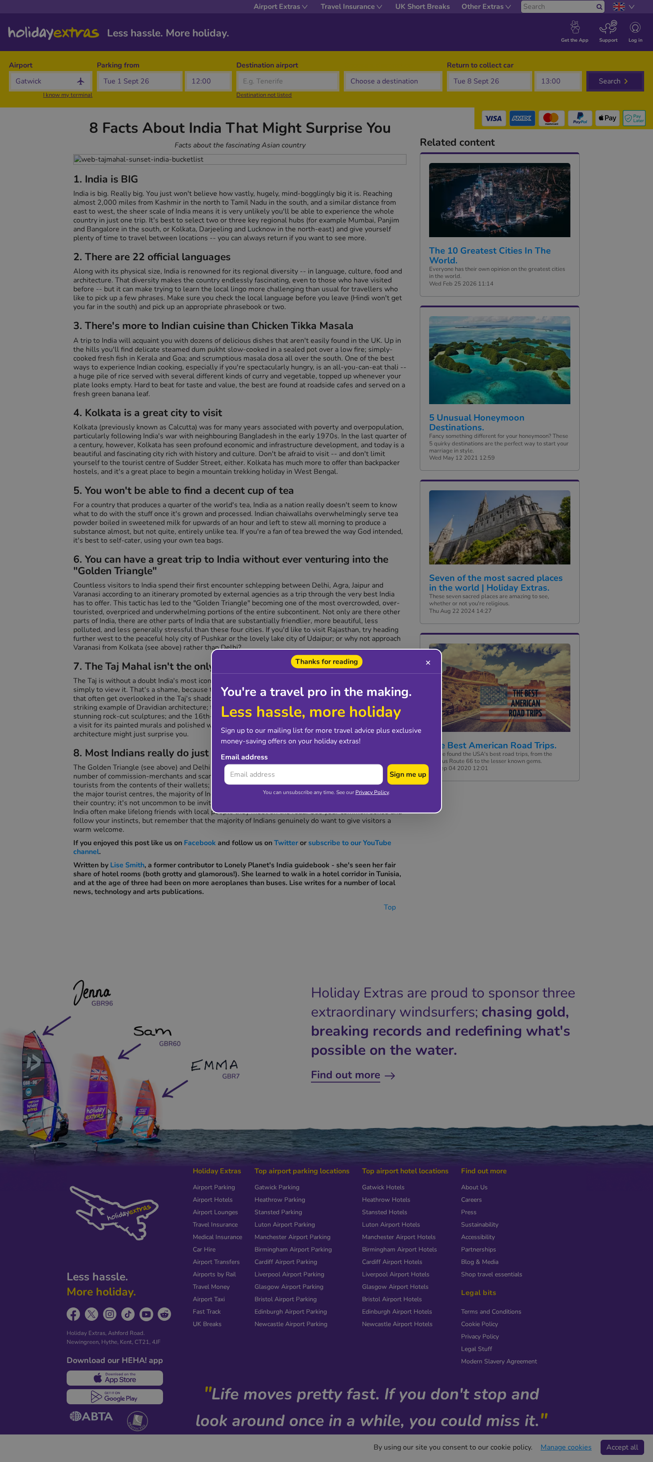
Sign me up (408, 774)
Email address (244, 756)
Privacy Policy (372, 791)
